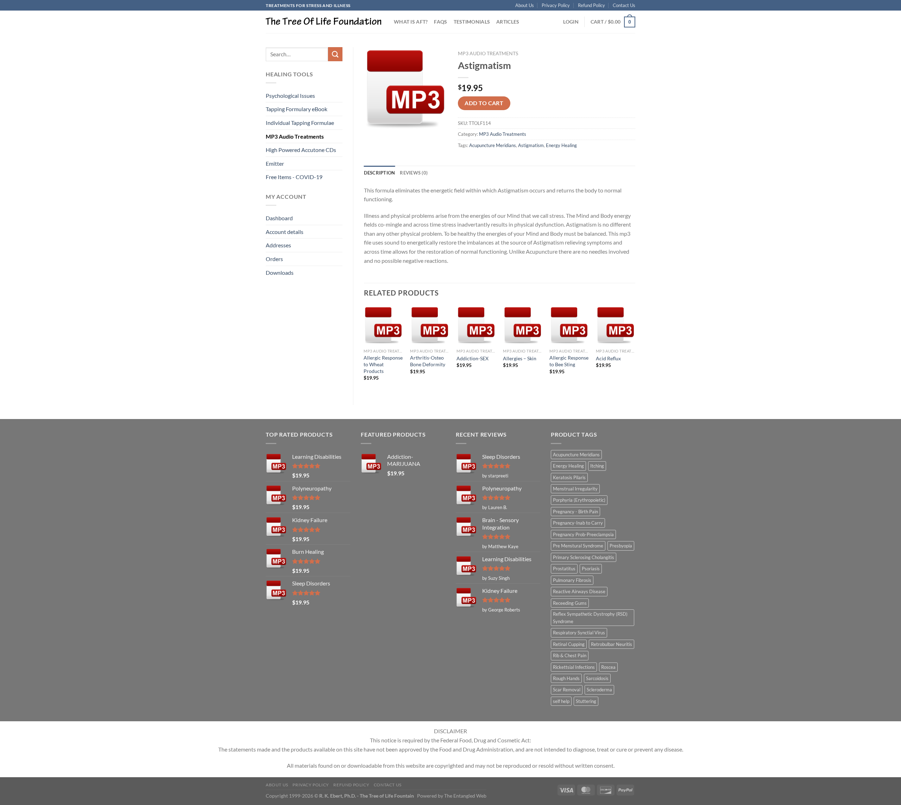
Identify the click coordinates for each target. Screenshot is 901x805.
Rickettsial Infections (574, 667)
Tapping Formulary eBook (296, 109)
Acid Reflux (608, 358)
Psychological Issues (290, 95)
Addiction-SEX (472, 358)
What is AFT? (411, 22)
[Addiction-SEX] (476, 325)
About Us (524, 5)
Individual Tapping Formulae (300, 122)
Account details (284, 231)
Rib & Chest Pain (569, 655)
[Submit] (335, 54)
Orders (274, 258)
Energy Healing (561, 145)
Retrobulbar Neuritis (611, 644)
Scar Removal (566, 689)
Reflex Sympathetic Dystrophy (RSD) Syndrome (590, 617)
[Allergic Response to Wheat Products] (383, 325)
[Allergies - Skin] (522, 325)
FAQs (440, 22)
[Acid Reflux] (615, 325)
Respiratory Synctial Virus (579, 632)
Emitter (275, 163)
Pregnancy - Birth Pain (575, 511)
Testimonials (472, 22)
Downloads (280, 272)
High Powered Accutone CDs (301, 149)
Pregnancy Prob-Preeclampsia (583, 534)
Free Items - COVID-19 (294, 176)
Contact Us (624, 5)
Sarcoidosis (597, 678)
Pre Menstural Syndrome (578, 546)
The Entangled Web (465, 796)
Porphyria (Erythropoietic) (579, 500)
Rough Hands (566, 678)
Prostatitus (564, 568)
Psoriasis (591, 568)
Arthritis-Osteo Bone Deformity (427, 361)
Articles (507, 22)
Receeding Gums (570, 603)
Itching (597, 466)
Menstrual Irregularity (575, 489)
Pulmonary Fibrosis (572, 580)
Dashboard (279, 218)
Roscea (608, 667)
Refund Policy (591, 5)
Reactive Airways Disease (579, 591)
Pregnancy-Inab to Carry (578, 523)
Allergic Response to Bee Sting (568, 361)
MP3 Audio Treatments (295, 136)
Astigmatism (531, 145)
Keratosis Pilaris (569, 477)
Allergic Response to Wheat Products (383, 364)
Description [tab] (379, 173)
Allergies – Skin (519, 358)
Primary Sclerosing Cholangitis (583, 557)
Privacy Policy (556, 5)
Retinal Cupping (569, 644)
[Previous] (364, 349)
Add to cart (484, 103)
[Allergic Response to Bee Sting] (569, 325)
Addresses (278, 245)
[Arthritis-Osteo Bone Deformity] (429, 325)
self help (561, 701)
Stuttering (586, 701)
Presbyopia (621, 546)
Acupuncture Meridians (492, 145)
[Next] (635, 349)
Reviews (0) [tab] (414, 173)
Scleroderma (599, 689)
